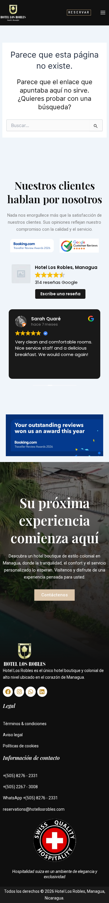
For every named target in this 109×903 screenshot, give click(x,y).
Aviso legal (13, 734)
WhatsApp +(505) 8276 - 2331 (30, 798)
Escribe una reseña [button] (60, 294)
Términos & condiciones (25, 723)
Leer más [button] (27, 369)
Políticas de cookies (21, 746)
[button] (79, 12)
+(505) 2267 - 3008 (20, 786)
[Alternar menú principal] (103, 12)
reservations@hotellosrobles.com (34, 809)
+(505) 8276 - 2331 (20, 775)
